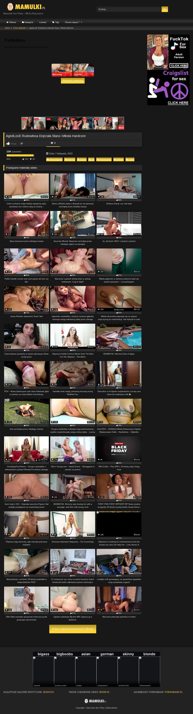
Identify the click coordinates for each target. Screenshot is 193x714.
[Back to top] (184, 705)
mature (83, 159)
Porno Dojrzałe (19, 28)
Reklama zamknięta (73, 80)
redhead (119, 159)
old (92, 159)
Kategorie (29, 22)
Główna (12, 22)
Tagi (57, 22)
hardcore (70, 159)
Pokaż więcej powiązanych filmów (72, 628)
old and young (105, 159)
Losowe (42, 22)
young (131, 159)
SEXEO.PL (48, 692)
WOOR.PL (104, 692)
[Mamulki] (28, 7)
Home (7, 28)
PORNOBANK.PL (174, 692)
